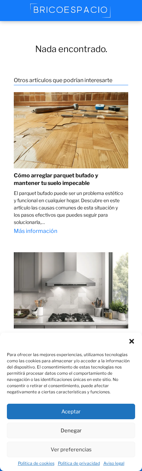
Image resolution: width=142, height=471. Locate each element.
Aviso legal (113, 463)
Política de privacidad (79, 463)
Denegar (71, 431)
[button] (131, 341)
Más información (35, 231)
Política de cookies (36, 463)
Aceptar (71, 412)
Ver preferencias (71, 450)
